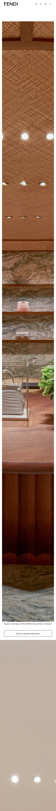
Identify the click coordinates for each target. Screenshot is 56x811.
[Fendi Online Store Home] (11, 4)
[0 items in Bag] (36, 4)
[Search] (45, 4)
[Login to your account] (40, 4)
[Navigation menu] (50, 4)
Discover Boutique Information (28, 633)
